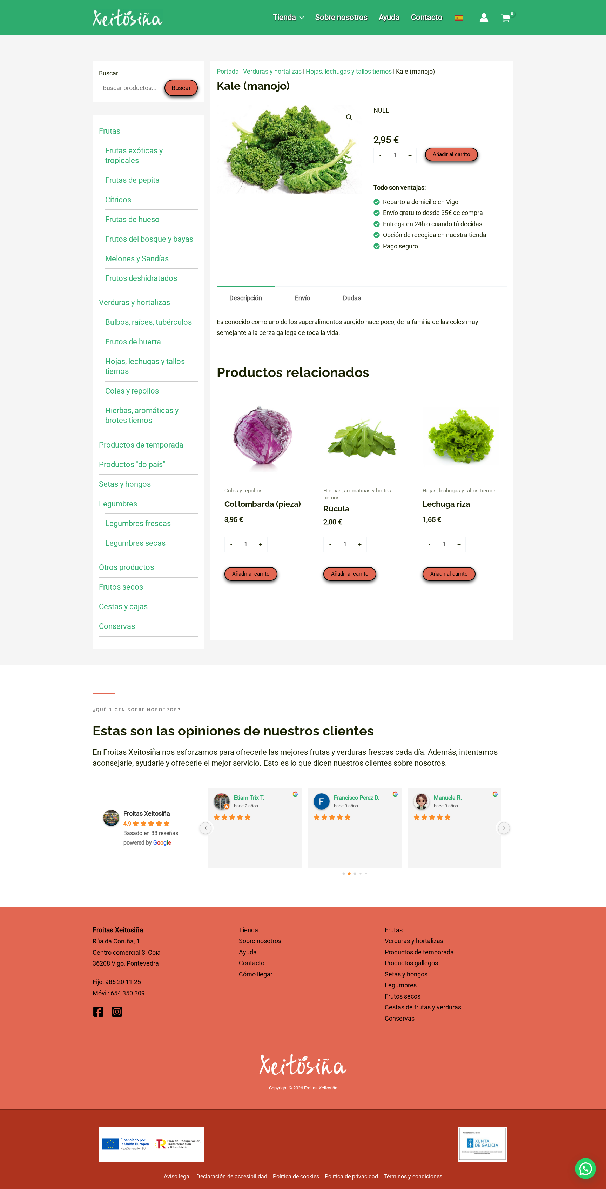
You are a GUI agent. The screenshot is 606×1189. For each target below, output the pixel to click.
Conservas (400, 1018)
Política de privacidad (351, 1176)
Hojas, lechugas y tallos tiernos (349, 71)
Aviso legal (177, 1176)
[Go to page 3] (360, 873)
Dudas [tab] (352, 298)
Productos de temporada (419, 952)
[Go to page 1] (349, 873)
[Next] (504, 828)
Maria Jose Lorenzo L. (361, 797)
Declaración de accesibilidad (231, 1176)
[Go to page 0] (343, 873)
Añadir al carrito (451, 154)
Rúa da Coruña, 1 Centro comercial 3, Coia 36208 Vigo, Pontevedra (127, 952)
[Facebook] (98, 1011)
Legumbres (401, 985)
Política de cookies (296, 1176)
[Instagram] (117, 1011)
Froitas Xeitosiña (146, 813)
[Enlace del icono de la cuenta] (484, 17)
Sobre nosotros (260, 941)
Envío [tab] (302, 298)
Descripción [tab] (245, 298)
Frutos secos (402, 996)
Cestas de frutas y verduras (423, 1007)
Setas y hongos (406, 974)
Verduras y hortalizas (272, 71)
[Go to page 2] (355, 873)
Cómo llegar (255, 974)
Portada (228, 71)
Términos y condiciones (413, 1176)
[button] (300, 17)
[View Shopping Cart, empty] (505, 19)
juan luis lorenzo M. (458, 797)
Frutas (394, 930)
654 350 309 (127, 993)
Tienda (248, 930)
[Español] (459, 17)
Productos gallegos (411, 963)
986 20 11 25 (123, 982)
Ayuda (248, 952)
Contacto (251, 963)
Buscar (108, 73)
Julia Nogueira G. (255, 797)
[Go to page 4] (366, 873)
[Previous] (205, 828)
